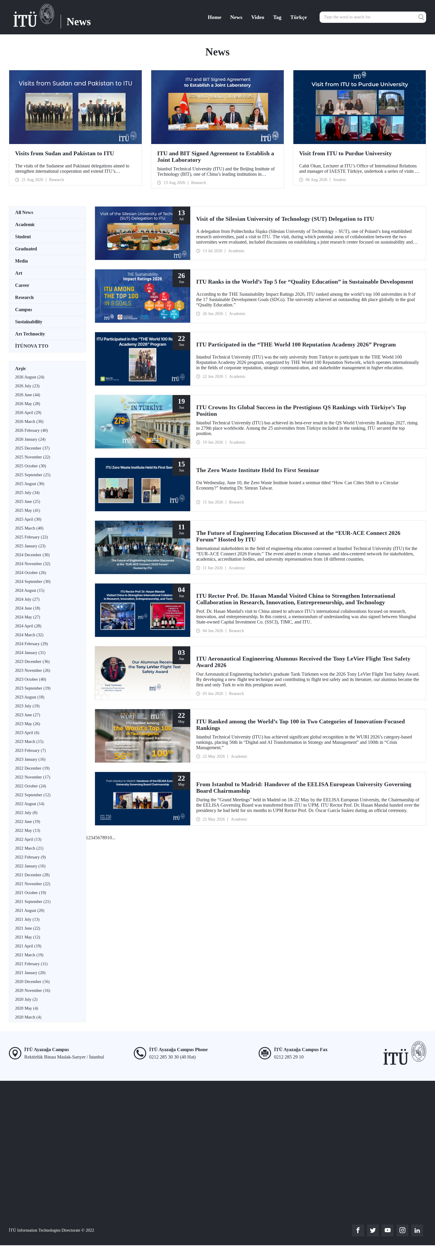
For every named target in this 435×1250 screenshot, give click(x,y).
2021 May (27, 937)
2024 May (27, 617)
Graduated (26, 248)
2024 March (29, 635)
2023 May (27, 724)
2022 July (26, 813)
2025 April (28, 519)
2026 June (27, 395)
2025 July (27, 492)
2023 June (27, 715)
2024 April (28, 626)
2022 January (30, 866)
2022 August (29, 804)
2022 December (32, 768)
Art (18, 273)
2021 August (29, 910)
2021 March (29, 955)
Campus (23, 309)
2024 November (32, 564)
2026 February (31, 430)
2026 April (28, 412)
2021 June (27, 928)
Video (257, 17)
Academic (25, 224)
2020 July (26, 999)
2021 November (32, 884)
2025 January (30, 546)
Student (23, 236)
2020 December (32, 981)
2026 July (27, 386)
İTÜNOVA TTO (31, 346)
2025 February (31, 537)
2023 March (29, 741)
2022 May (27, 830)
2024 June (27, 608)
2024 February (31, 644)
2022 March (29, 848)
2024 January (30, 652)
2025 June (27, 501)
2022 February (30, 857)
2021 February (31, 964)
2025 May (27, 510)
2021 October (30, 893)
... (113, 837)
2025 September (33, 475)
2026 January (30, 439)
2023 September (33, 688)
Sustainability (28, 321)
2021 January (30, 973)
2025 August (29, 484)
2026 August (29, 377)
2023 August (29, 697)
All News (24, 212)
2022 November (32, 777)
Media (21, 260)
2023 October (30, 679)
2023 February (30, 750)
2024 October (30, 572)
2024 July (27, 599)
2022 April (28, 839)
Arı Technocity (30, 333)
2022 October (30, 786)
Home (214, 17)
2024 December (32, 555)
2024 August (29, 590)
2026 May (27, 404)
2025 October (30, 466)
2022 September (33, 795)
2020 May (26, 1008)
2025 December (32, 448)
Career (22, 285)
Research (24, 297)
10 (109, 837)
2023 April (27, 733)
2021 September (33, 901)
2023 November (32, 670)
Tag (277, 17)
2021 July (27, 919)
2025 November (32, 457)
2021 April (28, 946)
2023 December (32, 661)
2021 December (32, 875)
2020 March (28, 1017)
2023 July (27, 706)
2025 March (29, 528)
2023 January (30, 759)
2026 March (29, 421)
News (236, 17)
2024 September (33, 581)
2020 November (32, 990)
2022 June (27, 821)
